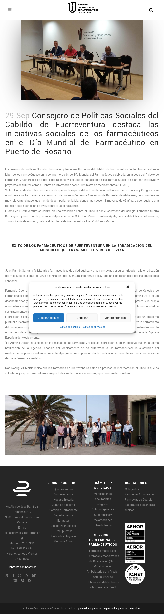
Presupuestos (63, 531)
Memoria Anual (63, 541)
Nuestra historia (64, 499)
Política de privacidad (93, 327)
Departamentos (64, 515)
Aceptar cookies (49, 317)
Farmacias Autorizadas (139, 494)
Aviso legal (85, 608)
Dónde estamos (64, 494)
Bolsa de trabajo (103, 525)
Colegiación (103, 504)
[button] (128, 287)
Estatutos (63, 520)
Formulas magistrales (103, 550)
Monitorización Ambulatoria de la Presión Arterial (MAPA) (103, 571)
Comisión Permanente (63, 510)
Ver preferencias (115, 317)
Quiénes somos (63, 489)
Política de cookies (69, 327)
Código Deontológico (64, 525)
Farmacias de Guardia (138, 499)
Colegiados (132, 489)
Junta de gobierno (63, 504)
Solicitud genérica (103, 509)
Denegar (82, 317)
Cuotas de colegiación (63, 536)
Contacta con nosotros (22, 567)
